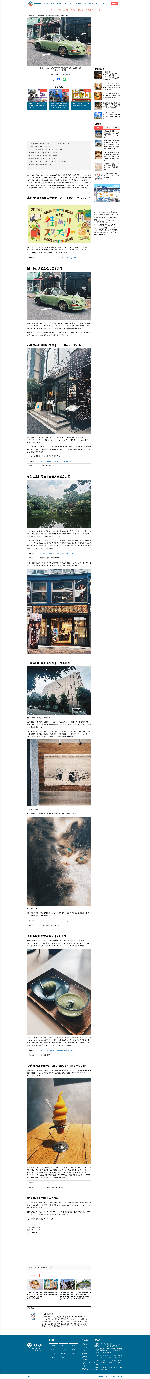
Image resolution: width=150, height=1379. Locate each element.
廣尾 (32, 1267)
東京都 (46, 4)
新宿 (95, 220)
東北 (65, 4)
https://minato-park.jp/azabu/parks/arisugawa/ (57, 553)
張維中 (99, 10)
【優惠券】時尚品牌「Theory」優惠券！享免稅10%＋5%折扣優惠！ (108, 1368)
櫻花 (95, 232)
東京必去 (107, 228)
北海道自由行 (107, 214)
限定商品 (100, 235)
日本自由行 (109, 222)
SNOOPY (96, 212)
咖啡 (100, 217)
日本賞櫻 (115, 222)
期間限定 (103, 225)
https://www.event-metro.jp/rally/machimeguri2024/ (58, 258)
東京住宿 (96, 228)
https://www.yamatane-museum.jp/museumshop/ (58, 1050)
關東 (70, 4)
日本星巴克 (97, 222)
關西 (84, 4)
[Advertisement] (43, 125)
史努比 (112, 214)
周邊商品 (96, 217)
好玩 (59, 10)
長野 (111, 232)
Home (29, 15)
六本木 (95, 214)
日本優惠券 (99, 220)
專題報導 (90, 10)
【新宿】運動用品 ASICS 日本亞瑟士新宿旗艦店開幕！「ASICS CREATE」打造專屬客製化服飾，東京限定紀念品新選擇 (108, 1351)
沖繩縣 (63, 1358)
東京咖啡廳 (101, 228)
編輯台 (86, 1359)
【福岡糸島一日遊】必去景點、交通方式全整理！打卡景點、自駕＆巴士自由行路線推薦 (108, 1356)
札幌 (109, 225)
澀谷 (98, 232)
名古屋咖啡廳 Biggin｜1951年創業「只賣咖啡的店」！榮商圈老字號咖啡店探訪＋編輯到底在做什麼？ (108, 1362)
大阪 (103, 217)
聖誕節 (104, 232)
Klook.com (97, 206)
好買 (74, 10)
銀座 (108, 232)
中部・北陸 (77, 4)
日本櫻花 (104, 222)
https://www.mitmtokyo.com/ (55, 1183)
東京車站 (115, 230)
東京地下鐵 (49, 1267)
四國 (97, 4)
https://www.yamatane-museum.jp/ (56, 921)
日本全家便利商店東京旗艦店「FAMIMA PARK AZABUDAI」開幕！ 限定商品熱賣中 (83, 1295)
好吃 (52, 10)
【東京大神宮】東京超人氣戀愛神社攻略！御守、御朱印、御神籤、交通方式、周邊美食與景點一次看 (67, 1296)
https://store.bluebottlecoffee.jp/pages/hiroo (57, 461)
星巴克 (96, 225)
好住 (66, 10)
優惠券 (114, 3)
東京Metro (41, 1267)
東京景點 (101, 230)
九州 (102, 4)
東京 (36, 1267)
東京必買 (96, 230)
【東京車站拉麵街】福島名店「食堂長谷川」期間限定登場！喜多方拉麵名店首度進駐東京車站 (34, 1295)
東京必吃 (113, 228)
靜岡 (105, 234)
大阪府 (53, 4)
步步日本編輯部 (65, 74)
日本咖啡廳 (106, 220)
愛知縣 (114, 217)
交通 (81, 10)
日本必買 (112, 220)
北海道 (59, 4)
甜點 (101, 232)
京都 (110, 212)
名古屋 (116, 214)
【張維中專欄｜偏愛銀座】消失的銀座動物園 (50, 1293)
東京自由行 (108, 230)
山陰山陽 (91, 4)
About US (30, 1376)
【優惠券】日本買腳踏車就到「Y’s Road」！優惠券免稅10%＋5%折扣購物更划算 (108, 1345)
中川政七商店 (102, 212)
